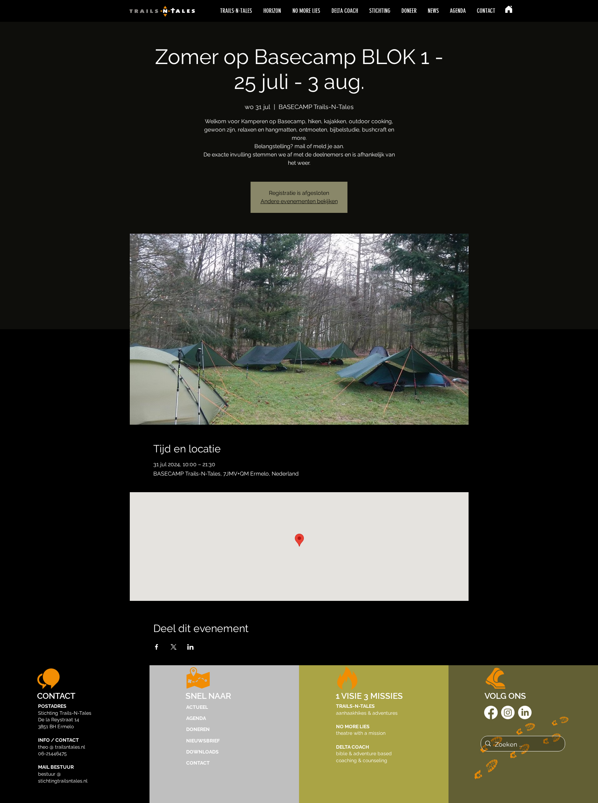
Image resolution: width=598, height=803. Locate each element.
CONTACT (198, 763)
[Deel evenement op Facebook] (156, 647)
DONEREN (198, 729)
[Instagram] (508, 712)
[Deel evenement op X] (173, 647)
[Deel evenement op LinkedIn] (190, 647)
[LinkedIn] (525, 712)
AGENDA (196, 718)
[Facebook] (491, 712)
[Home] (508, 9)
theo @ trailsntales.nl (61, 747)
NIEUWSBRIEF (203, 740)
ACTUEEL (197, 707)
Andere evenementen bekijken (299, 201)
